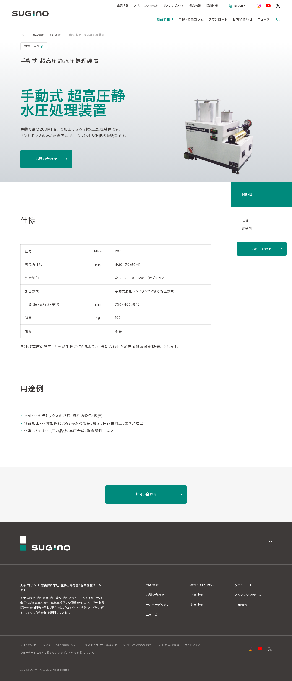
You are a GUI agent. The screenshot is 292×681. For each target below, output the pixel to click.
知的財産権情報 (169, 645)
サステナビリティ (174, 5)
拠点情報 (195, 5)
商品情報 (163, 19)
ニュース (263, 19)
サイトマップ (192, 645)
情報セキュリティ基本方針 (101, 645)
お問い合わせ (242, 19)
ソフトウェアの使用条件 (138, 645)
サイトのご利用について (35, 645)
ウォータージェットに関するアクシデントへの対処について (57, 652)
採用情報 (212, 5)
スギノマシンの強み (146, 5)
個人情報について (67, 645)
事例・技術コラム (191, 19)
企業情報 (122, 5)
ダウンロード (218, 19)
